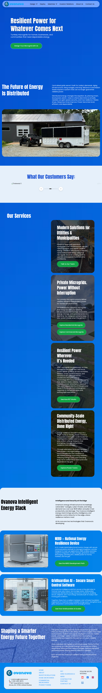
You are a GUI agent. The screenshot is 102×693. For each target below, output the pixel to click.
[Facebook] (87, 677)
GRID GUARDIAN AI (67, 674)
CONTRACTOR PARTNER (66, 680)
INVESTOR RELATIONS (47, 675)
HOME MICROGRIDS (46, 678)
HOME (41, 670)
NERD (62, 676)
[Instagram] (92, 677)
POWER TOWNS (45, 685)
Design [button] (33, 4)
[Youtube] (82, 677)
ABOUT (41, 672)
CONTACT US (65, 684)
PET (61, 671)
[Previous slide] (41, 189)
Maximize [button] (51, 4)
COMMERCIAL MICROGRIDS (44, 681)
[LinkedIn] (82, 682)
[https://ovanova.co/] (14, 4)
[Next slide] (61, 189)
